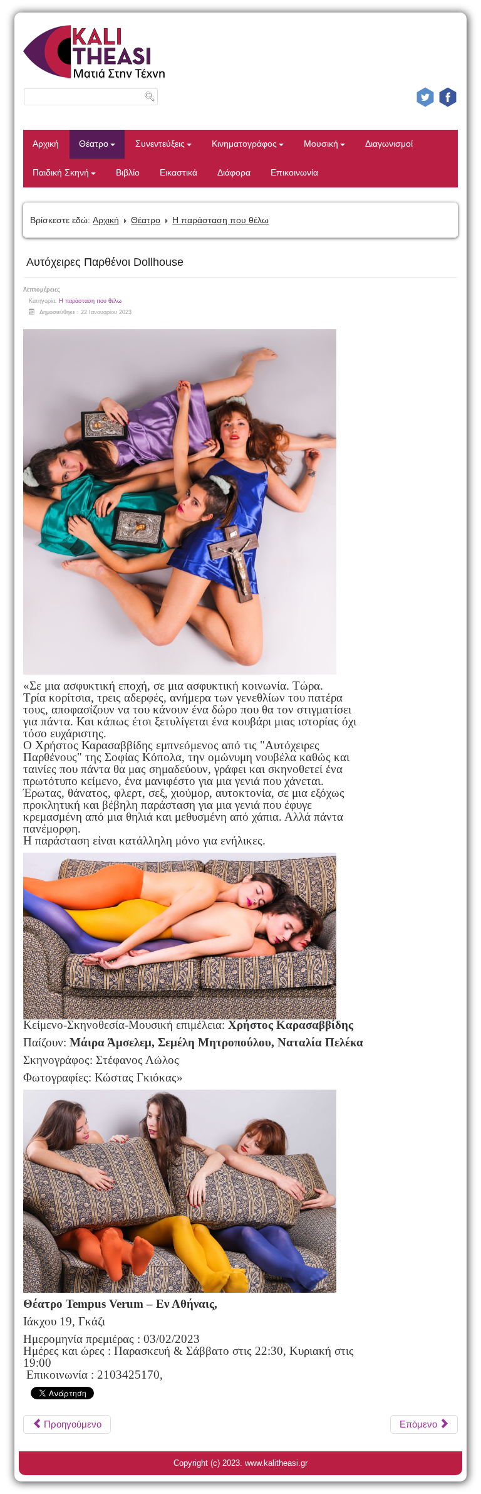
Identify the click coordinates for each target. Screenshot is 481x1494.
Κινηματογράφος (244, 144)
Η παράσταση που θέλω (220, 220)
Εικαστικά (178, 172)
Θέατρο (93, 144)
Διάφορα (234, 172)
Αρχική (46, 144)
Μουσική (321, 144)
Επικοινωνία (294, 172)
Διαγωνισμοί (389, 144)
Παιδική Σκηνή (61, 172)
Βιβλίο (128, 172)
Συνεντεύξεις (160, 144)
